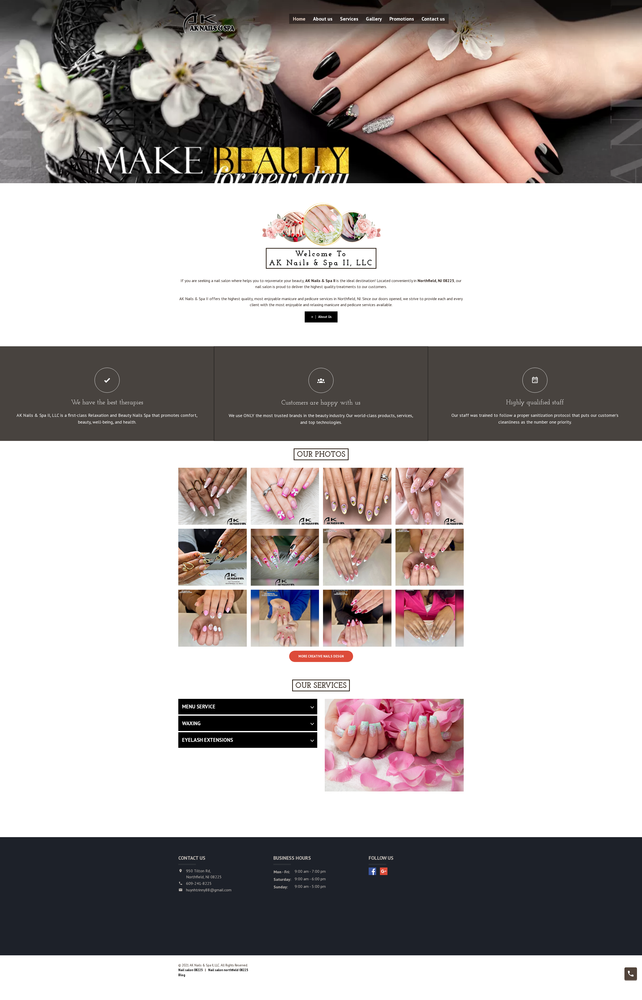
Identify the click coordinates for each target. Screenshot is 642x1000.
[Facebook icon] (372, 871)
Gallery (374, 19)
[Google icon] (383, 871)
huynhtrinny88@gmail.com (208, 889)
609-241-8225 (199, 883)
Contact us (433, 19)
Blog (181, 975)
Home (299, 19)
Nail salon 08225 (190, 970)
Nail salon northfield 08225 (228, 970)
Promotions (401, 19)
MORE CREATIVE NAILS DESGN (321, 656)
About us (323, 19)
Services (349, 19)
